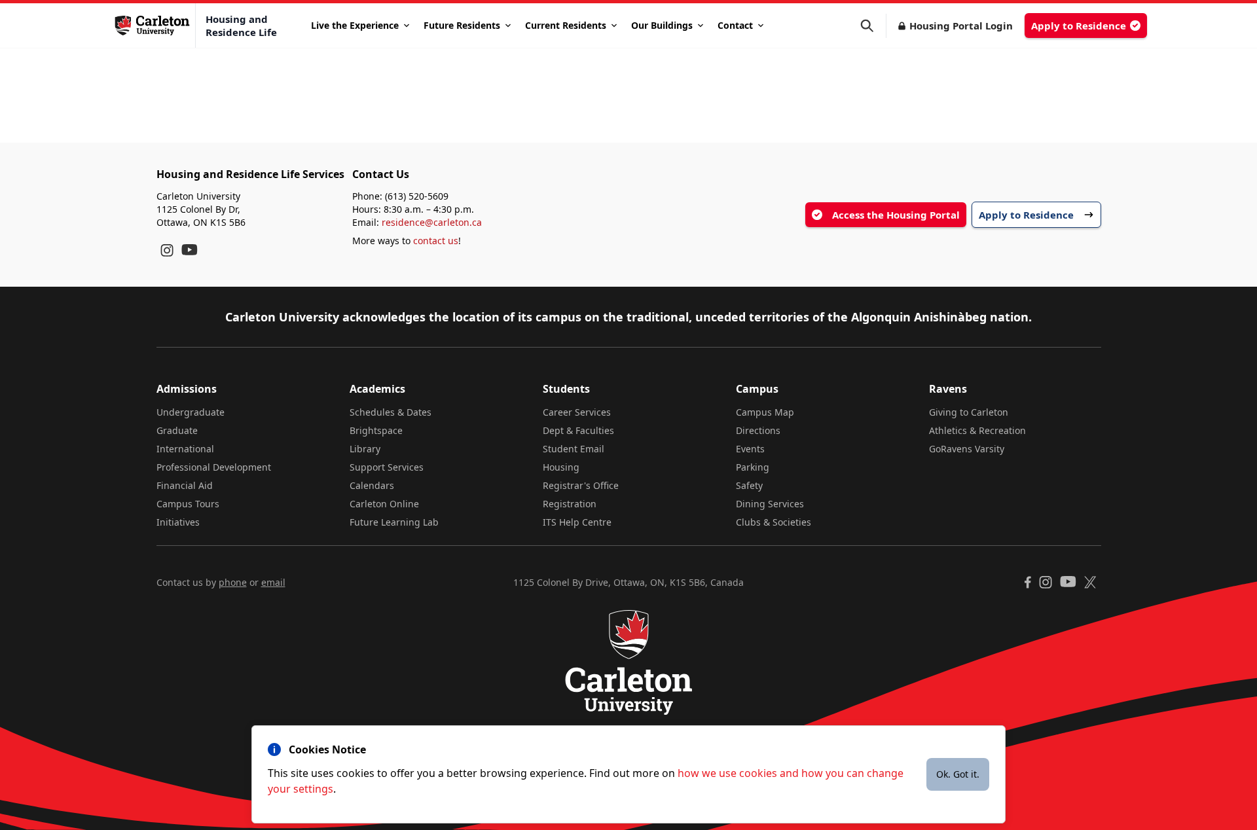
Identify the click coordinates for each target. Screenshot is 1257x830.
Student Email (573, 448)
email (273, 582)
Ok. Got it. (957, 774)
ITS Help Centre (577, 522)
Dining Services (770, 503)
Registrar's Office (581, 485)
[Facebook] (1028, 582)
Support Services (387, 467)
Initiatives (178, 522)
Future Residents (462, 25)
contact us (435, 240)
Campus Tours (187, 503)
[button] (873, 26)
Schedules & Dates (390, 412)
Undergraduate (190, 412)
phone (233, 582)
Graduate (177, 430)
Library (365, 448)
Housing (561, 467)
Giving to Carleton (968, 412)
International (185, 448)
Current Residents (565, 25)
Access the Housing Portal (896, 214)
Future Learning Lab (394, 522)
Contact (735, 25)
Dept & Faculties (578, 430)
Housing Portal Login (961, 25)
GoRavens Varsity (966, 448)
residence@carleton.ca (432, 222)
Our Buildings (662, 25)
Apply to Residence (1078, 25)
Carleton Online (384, 503)
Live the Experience (355, 25)
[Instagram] (166, 250)
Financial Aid (184, 485)
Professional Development (213, 467)
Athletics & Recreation (977, 430)
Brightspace (376, 430)
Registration (569, 503)
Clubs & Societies (773, 522)
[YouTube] (189, 249)
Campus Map (765, 412)
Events (750, 448)
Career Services (577, 412)
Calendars (372, 485)
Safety (749, 485)
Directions (758, 430)
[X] (1090, 582)
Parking (752, 467)
